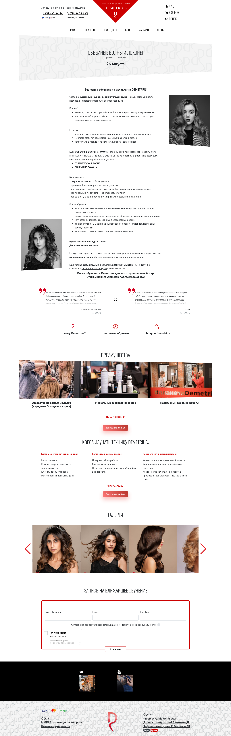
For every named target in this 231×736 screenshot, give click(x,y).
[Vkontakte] (87, 683)
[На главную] (115, 11)
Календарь (110, 30)
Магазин (143, 30)
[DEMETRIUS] (112, 722)
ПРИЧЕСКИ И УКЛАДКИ (82, 155)
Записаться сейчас (115, 427)
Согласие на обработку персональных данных (113, 624)
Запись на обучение (52, 7)
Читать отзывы (115, 485)
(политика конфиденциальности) (138, 624)
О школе (72, 30)
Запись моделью (76, 7)
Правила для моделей (76, 17)
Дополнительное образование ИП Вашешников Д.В (166, 722)
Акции (160, 30)
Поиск (172, 18)
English (146, 730)
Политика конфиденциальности (55, 726)
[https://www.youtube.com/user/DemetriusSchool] (119, 671)
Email (95, 612)
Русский (154, 730)
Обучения (90, 30)
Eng (53, 17)
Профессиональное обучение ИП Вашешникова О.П (166, 726)
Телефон (144, 612)
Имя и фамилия (53, 612)
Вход (171, 6)
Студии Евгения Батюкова (164, 718)
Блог (128, 30)
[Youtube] (125, 683)
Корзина (173, 12)
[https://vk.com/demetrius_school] (81, 671)
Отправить (115, 649)
